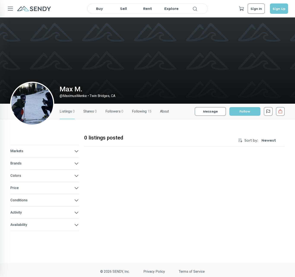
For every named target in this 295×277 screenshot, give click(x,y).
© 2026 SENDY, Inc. (115, 271)
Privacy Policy (154, 271)
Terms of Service (192, 271)
